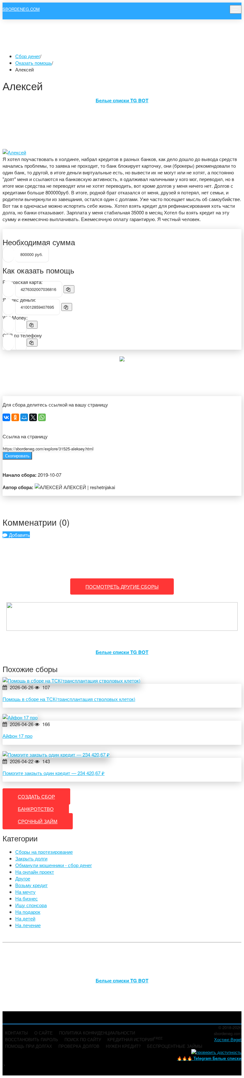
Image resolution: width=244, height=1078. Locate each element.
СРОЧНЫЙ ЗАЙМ (38, 821)
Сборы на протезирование (44, 851)
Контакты (16, 1033)
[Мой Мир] (24, 417)
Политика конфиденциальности (97, 1033)
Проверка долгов (78, 1046)
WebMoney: (15, 317)
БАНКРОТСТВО (36, 808)
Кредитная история (135, 1039)
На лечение (28, 925)
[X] (33, 417)
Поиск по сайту (82, 1039)
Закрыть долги (31, 858)
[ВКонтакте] (6, 417)
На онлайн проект (34, 871)
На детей (25, 918)
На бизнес (26, 898)
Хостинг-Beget (227, 1039)
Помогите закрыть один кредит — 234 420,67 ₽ (54, 773)
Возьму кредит (31, 885)
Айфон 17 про (17, 735)
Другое (22, 878)
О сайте (43, 1033)
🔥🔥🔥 (209, 1058)
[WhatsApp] (42, 417)
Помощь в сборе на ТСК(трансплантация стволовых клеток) (69, 699)
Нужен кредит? (123, 1046)
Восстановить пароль (31, 1039)
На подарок (27, 911)
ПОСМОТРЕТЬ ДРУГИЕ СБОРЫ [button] (122, 586)
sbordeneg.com (21, 9)
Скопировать (17, 456)
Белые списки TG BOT (122, 100)
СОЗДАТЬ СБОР (36, 796)
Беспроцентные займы (174, 1046)
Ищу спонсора (31, 905)
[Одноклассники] (15, 417)
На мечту (25, 891)
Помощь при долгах (28, 1046)
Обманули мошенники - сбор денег (53, 865)
